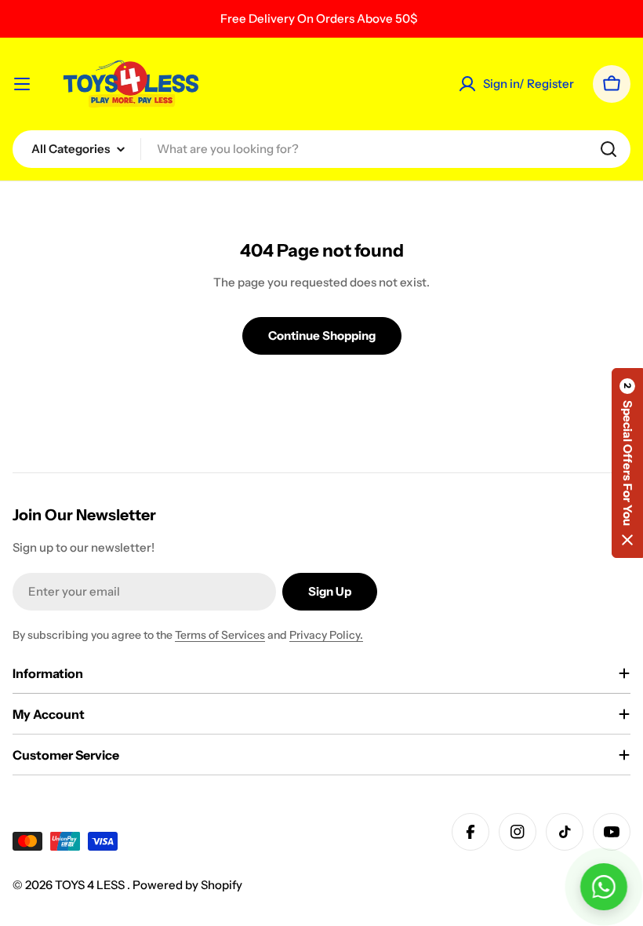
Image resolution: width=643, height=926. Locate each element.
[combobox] (321, 149)
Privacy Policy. (326, 635)
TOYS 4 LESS (91, 884)
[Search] (608, 149)
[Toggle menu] (22, 84)
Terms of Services (220, 635)
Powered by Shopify (187, 884)
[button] (627, 463)
